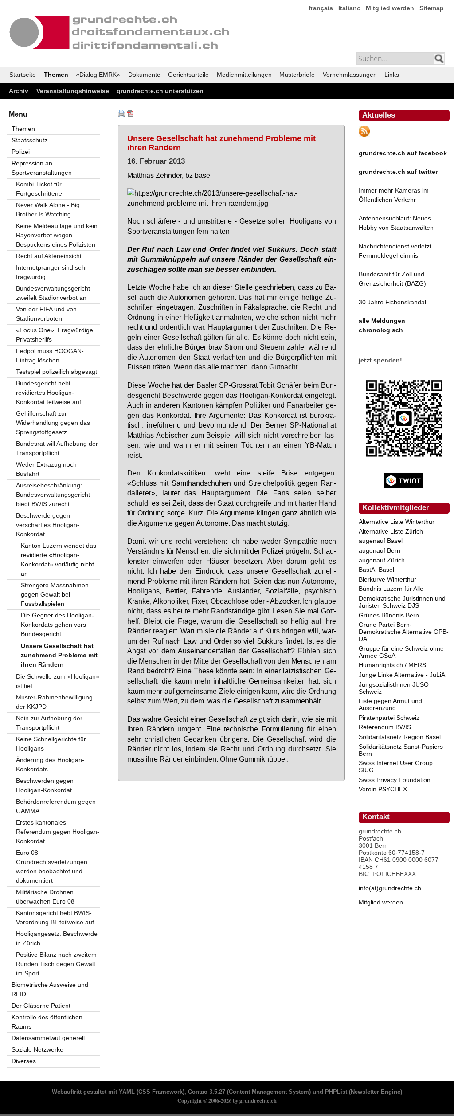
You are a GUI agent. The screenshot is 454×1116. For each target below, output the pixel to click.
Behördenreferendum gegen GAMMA (56, 806)
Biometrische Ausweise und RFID (50, 989)
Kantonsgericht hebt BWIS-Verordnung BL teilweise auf (55, 917)
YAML (127, 1092)
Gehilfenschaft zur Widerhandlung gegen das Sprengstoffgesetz (53, 423)
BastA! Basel (376, 569)
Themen (56, 74)
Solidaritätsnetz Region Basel (400, 736)
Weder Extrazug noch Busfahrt (46, 469)
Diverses (24, 1061)
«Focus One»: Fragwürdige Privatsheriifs (54, 334)
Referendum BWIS (385, 727)
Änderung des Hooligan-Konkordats (50, 764)
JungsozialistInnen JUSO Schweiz (394, 688)
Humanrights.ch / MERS (392, 664)
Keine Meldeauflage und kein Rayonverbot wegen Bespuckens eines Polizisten (57, 235)
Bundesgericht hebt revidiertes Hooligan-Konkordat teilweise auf (48, 392)
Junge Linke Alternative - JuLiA (402, 674)
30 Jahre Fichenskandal (392, 302)
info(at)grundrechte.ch (390, 888)
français (321, 8)
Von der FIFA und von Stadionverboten (46, 314)
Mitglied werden (390, 8)
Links (391, 74)
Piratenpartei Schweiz (389, 717)
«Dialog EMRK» (98, 74)
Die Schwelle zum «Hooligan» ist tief (57, 681)
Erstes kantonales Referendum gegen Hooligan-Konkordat (57, 832)
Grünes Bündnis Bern (389, 615)
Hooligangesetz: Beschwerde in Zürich (57, 938)
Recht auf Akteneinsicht (49, 255)
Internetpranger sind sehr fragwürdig (51, 272)
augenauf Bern (379, 550)
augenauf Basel (381, 540)
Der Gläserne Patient (41, 1005)
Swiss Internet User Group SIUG (396, 766)
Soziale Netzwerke (37, 1049)
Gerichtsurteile (188, 74)
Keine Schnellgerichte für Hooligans (51, 743)
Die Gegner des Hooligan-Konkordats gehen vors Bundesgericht (57, 624)
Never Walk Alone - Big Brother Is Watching (48, 209)
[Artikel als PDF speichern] (130, 114)
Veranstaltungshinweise (72, 90)
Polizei (21, 151)
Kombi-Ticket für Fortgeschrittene (39, 189)
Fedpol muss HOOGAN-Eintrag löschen (50, 355)
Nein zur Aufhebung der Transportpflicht (49, 723)
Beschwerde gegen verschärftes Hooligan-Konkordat (47, 525)
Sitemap (431, 8)
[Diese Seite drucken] (121, 114)
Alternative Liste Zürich (391, 531)
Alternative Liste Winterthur (396, 521)
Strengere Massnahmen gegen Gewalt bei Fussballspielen (55, 594)
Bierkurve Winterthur (387, 579)
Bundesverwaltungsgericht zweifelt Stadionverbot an (53, 293)
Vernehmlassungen (350, 74)
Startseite (22, 74)
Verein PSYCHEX (383, 789)
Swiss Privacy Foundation (395, 779)
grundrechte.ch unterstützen (160, 90)
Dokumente (144, 74)
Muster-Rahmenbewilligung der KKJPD (54, 702)
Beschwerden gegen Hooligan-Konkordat (45, 785)
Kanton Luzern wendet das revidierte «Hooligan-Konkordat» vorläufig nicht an (58, 559)
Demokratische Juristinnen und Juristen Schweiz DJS (402, 602)
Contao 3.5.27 (206, 1092)
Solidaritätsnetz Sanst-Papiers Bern (401, 750)
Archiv (18, 90)
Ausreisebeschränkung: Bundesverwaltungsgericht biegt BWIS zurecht (53, 494)
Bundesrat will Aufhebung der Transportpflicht (57, 448)
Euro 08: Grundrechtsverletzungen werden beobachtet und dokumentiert (51, 866)
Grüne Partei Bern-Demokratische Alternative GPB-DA (404, 631)
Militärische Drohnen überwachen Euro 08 (45, 896)
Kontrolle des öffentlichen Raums (47, 1022)
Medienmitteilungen (244, 74)
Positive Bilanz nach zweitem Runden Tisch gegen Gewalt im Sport (56, 964)
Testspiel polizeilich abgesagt (56, 371)
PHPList (336, 1092)
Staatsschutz (29, 140)
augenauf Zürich (382, 560)
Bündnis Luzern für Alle (391, 588)
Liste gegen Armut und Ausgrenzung (390, 704)
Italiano (349, 8)
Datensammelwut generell (48, 1037)
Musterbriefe (297, 74)
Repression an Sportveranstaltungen (42, 168)
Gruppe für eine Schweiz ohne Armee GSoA (401, 652)
